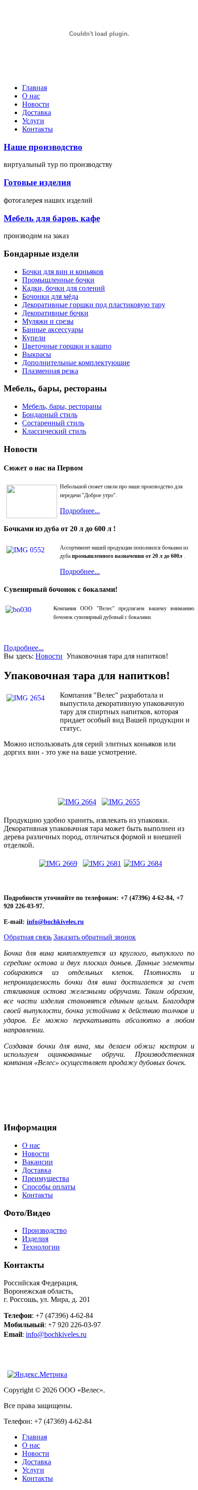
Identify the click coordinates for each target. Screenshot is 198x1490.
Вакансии (37, 1162)
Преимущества (45, 1178)
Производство (44, 1230)
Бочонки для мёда (50, 296)
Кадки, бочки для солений (63, 288)
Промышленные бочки (58, 280)
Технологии (41, 1247)
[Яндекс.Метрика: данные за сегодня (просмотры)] (37, 1374)
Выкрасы (36, 354)
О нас (31, 96)
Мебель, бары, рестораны (62, 406)
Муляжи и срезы (48, 321)
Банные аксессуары (52, 329)
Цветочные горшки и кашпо (66, 346)
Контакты (37, 129)
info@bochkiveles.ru (55, 921)
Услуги (33, 121)
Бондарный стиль (49, 414)
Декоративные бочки (55, 313)
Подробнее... (80, 511)
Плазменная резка (50, 371)
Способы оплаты (49, 1187)
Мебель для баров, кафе (52, 218)
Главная (34, 88)
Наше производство (43, 147)
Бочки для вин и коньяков (63, 271)
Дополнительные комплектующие (76, 363)
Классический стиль (54, 431)
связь (28, 937)
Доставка (36, 112)
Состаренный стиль (53, 423)
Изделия (35, 1239)
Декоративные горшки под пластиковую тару (93, 305)
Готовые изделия (37, 182)
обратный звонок (94, 937)
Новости (35, 104)
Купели (34, 338)
